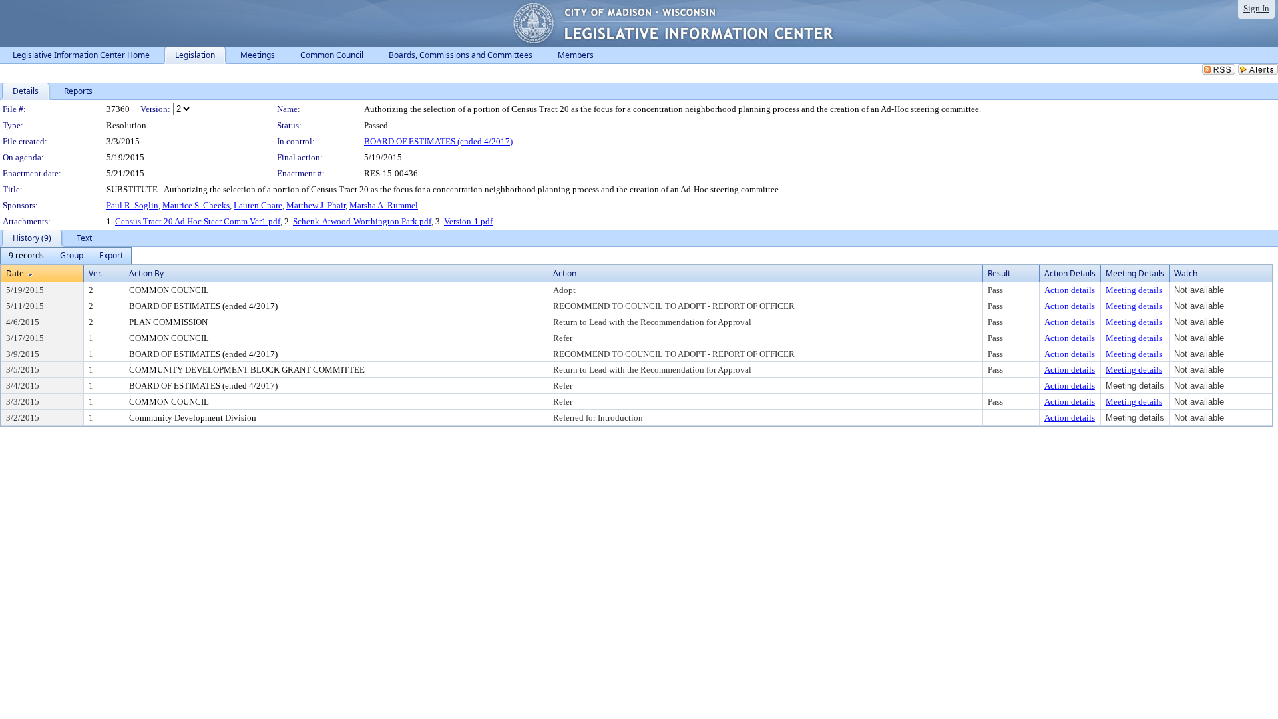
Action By (146, 273)
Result (999, 273)
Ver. (95, 273)
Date (15, 273)
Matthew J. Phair (315, 205)
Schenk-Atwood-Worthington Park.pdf (362, 221)
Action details (1069, 290)
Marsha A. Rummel (383, 205)
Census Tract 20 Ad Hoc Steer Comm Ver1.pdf (197, 221)
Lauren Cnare (258, 205)
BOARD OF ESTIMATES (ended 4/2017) (438, 141)
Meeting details (1134, 290)
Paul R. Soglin (132, 205)
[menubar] (66, 255)
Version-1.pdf (468, 221)
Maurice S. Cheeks (196, 205)
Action (564, 273)
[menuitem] (26, 256)
